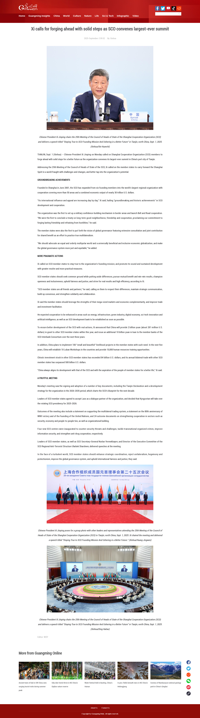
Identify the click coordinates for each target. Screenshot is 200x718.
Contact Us (107, 708)
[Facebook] (188, 662)
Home (22, 16)
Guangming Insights (39, 16)
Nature (87, 16)
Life (97, 16)
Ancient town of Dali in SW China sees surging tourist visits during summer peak (33, 686)
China (57, 16)
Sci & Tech (108, 16)
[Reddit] (188, 675)
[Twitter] (188, 668)
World (66, 16)
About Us (94, 708)
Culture (77, 16)
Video (135, 16)
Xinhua (113, 38)
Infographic (123, 16)
